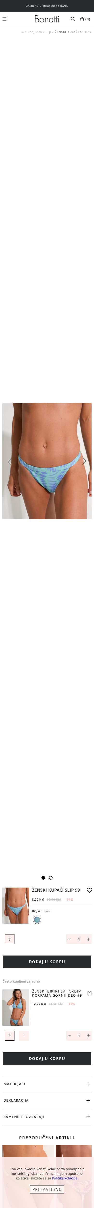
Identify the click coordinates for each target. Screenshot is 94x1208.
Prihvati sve (47, 1189)
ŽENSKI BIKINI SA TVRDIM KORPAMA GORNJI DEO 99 (57, 993)
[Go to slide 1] (43, 878)
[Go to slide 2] (51, 878)
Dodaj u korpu (47, 961)
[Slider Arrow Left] (9, 461)
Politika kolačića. (65, 1178)
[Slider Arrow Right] (84, 462)
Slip (48, 32)
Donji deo (34, 32)
